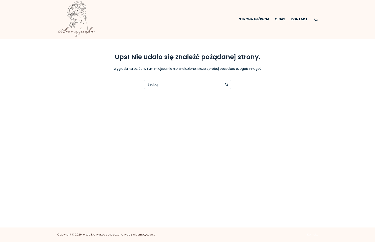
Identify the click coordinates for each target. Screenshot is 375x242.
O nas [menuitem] (280, 19)
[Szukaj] (316, 19)
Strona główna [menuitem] (254, 19)
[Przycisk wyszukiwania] (226, 84)
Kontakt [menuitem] (299, 19)
